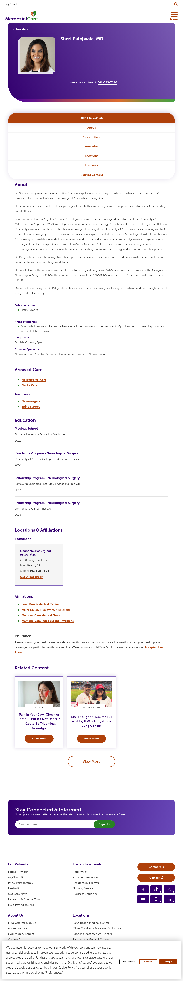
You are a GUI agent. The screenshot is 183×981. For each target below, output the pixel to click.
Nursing (84, 888)
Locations (91, 156)
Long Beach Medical (91, 923)
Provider (85, 877)
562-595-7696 (107, 82)
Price (20, 882)
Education (91, 146)
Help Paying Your (21, 905)
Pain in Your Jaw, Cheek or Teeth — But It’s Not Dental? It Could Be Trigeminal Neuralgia (39, 721)
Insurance (91, 165)
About (91, 127)
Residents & (86, 882)
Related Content (91, 175)
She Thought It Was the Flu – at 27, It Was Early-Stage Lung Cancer (91, 721)
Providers (21, 29)
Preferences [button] (53, 972)
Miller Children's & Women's (97, 928)
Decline (148, 961)
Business (85, 894)
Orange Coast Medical (92, 934)
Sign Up (104, 824)
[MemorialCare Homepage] (21, 15)
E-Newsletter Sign (22, 923)
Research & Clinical (24, 899)
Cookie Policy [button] (66, 967)
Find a (18, 871)
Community (21, 934)
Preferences (128, 961)
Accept (168, 961)
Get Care (17, 894)
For (18, 864)
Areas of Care (91, 137)
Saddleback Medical (91, 939)
